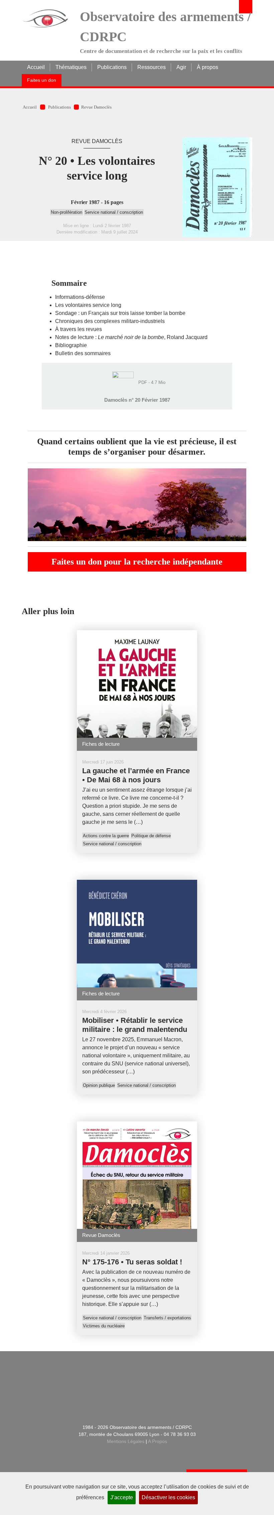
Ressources (151, 67)
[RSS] (95, 1393)
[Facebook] (111, 1393)
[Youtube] (194, 1393)
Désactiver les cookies (168, 1497)
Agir (181, 67)
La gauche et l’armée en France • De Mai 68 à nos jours (136, 775)
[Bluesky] (161, 1393)
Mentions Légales (125, 1441)
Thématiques (71, 67)
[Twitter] (128, 1393)
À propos (207, 67)
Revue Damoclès (96, 107)
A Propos (157, 1441)
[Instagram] (178, 1393)
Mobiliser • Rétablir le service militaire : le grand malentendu (134, 1025)
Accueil (36, 67)
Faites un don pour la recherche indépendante (137, 562)
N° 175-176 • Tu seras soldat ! (132, 1262)
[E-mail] (78, 1393)
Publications (112, 67)
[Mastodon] (145, 1393)
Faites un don (41, 80)
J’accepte (121, 1497)
